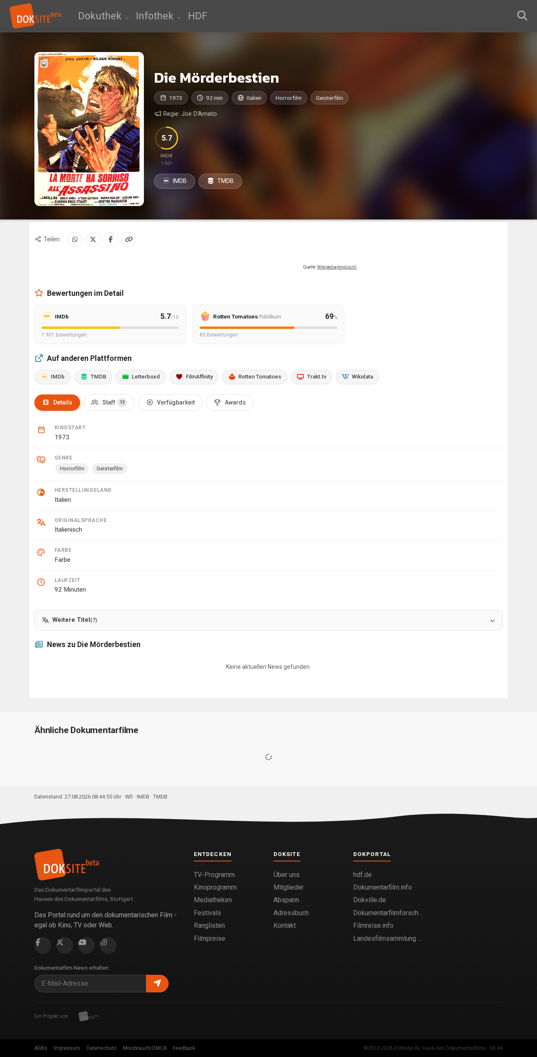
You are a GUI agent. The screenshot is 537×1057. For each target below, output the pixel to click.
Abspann (286, 900)
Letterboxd (146, 376)
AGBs (40, 1048)
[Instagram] (108, 945)
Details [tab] (62, 402)
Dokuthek (101, 16)
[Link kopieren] (129, 239)
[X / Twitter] (93, 239)
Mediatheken (213, 900)
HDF (197, 16)
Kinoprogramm (215, 887)
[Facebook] (111, 239)
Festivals (207, 913)
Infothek (156, 16)
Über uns (287, 875)
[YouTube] (86, 945)
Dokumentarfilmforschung (388, 913)
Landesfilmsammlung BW (388, 938)
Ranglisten (209, 925)
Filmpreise (209, 938)
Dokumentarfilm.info (382, 887)
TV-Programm (214, 875)
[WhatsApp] (75, 239)
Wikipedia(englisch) (337, 267)
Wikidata (362, 376)
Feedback (184, 1048)
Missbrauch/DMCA (145, 1048)
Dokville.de (369, 900)
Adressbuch (291, 913)
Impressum (67, 1048)
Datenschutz (101, 1048)
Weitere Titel (74, 620)
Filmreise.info (373, 925)
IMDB (179, 180)
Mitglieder (289, 887)
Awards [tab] (235, 402)
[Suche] (522, 16)
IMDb (58, 376)
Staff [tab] (113, 402)
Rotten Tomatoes (259, 376)
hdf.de (362, 875)
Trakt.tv (316, 376)
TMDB (225, 180)
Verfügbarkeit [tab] (176, 402)
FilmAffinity (199, 376)
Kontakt (285, 925)
